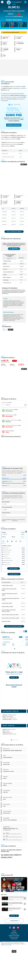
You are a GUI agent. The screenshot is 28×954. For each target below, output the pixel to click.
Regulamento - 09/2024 (6, 621)
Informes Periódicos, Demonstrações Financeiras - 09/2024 (9, 610)
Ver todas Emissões (14, 574)
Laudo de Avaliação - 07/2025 (7, 585)
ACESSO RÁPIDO (14, 920)
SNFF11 (6, 637)
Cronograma (7, 541)
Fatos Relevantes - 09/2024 (7, 603)
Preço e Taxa (12, 541)
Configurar (9, 258)
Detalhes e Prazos (3, 541)
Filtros (4, 329)
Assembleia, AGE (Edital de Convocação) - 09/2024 (10, 594)
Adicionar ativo (15, 248)
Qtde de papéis (6, 501)
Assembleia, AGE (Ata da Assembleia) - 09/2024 (9, 589)
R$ (3, 404)
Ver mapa (13, 677)
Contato (14, 930)
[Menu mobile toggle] (2, 2)
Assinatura (14, 932)
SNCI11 (12, 23)
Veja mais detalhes (13, 568)
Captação (16, 541)
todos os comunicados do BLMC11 (14, 626)
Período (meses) (6, 512)
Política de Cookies (14, 937)
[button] (26, 631)
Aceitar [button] (14, 951)
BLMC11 (21, 258)
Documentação (20, 541)
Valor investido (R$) (7, 507)
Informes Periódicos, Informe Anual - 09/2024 (10, 614)
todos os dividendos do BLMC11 (14, 231)
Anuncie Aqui (14, 938)
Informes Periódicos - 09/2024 (7, 606)
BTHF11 (21, 23)
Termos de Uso (14, 934)
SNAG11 (4, 23)
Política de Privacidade (7, 944)
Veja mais (13, 915)
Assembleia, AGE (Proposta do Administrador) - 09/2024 (10, 599)
